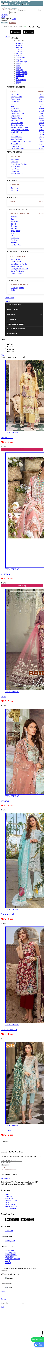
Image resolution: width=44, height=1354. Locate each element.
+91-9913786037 (8, 2)
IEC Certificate (10, 1208)
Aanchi (18, 68)
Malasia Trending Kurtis (19, 127)
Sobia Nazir (7, 437)
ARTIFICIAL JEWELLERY (20, 213)
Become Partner (11, 1200)
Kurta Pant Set (16, 111)
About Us (8, 1196)
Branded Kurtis (16, 144)
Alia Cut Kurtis (16, 137)
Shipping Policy (11, 1255)
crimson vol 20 (9, 1029)
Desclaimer (9, 1257)
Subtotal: (4, 21)
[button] (22, 1351)
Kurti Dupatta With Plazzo (20, 130)
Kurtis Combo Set (17, 125)
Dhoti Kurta (15, 171)
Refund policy (10, 1253)
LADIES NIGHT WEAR (18, 284)
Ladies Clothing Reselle (18, 256)
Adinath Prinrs (21, 80)
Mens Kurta (15, 159)
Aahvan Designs (22, 62)
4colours (19, 51)
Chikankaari (7, 914)
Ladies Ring (15, 238)
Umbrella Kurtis (16, 146)
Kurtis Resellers (16, 262)
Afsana (18, 82)
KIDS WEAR (14, 185)
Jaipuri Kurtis (15, 109)
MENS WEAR (14, 156)
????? (22, 449)
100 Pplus (19, 43)
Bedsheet (12, 201)
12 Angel (19, 47)
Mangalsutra (15, 221)
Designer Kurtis (16, 97)
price (3, 339)
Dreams (5, 801)
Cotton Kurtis (15, 99)
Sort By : (4, 357)
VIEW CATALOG (12, 433)
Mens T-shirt (15, 166)
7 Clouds (19, 53)
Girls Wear (14, 190)
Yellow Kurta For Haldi (19, 164)
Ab (17, 78)
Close (14, 19)
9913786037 (5, 1178)
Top (12, 134)
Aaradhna (19, 70)
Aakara (18, 64)
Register (26, 4)
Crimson (5, 574)
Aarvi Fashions (21, 72)
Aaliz (18, 66)
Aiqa (18, 84)
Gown (13, 104)
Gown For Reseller (17, 271)
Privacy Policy (10, 1251)
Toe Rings (14, 240)
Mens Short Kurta (17, 174)
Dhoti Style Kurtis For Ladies (21, 141)
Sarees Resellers (16, 259)
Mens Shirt (14, 162)
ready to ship (22, 586)
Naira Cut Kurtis (16, 139)
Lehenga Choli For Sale (19, 269)
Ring (12, 219)
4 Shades (19, 49)
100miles (19, 45)
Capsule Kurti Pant (17, 113)
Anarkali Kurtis (16, 132)
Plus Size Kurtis (16, 118)
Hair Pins (14, 242)
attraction (6, 1130)
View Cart (4, 23)
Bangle (13, 224)
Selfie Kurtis (15, 101)
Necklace (14, 228)
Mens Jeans (15, 169)
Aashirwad (20, 76)
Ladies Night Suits (17, 288)
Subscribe (5, 1165)
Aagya (18, 60)
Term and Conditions (12, 1259)
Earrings (14, 226)
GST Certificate (11, 1206)
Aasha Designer (21, 74)
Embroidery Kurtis (17, 149)
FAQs (7, 1261)
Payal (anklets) (16, 231)
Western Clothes (16, 273)
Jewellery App (16, 245)
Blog (7, 1202)
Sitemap (8, 1263)
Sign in (19, 4)
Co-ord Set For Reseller (19, 264)
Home (7, 37)
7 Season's (19, 55)
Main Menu (9, 298)
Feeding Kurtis (16, 94)
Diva (3, 696)
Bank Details (10, 1204)
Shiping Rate (10, 1241)
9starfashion (20, 58)
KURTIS (12, 91)
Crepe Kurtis (15, 116)
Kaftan (13, 106)
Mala (12, 233)
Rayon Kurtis (15, 120)
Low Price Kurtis (17, 123)
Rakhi (13, 235)
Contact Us (12, 4)
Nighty (13, 290)
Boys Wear (15, 188)
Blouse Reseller (16, 266)
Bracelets (14, 217)
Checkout (12, 23)
